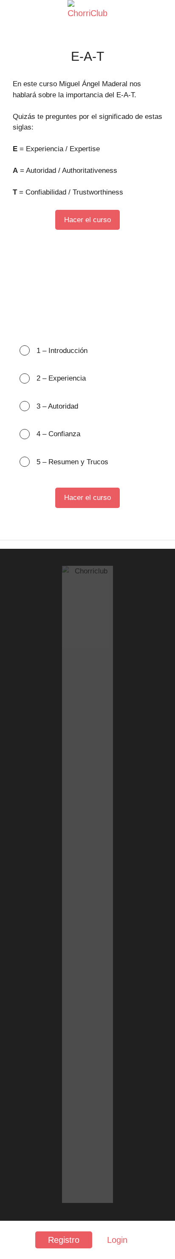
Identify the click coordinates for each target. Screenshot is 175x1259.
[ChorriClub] (87, 14)
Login (117, 1240)
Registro (63, 1240)
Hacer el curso (87, 220)
